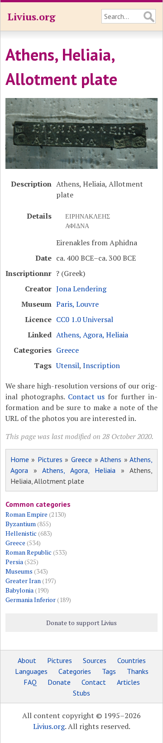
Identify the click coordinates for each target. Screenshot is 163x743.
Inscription (101, 365)
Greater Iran (23, 580)
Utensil (67, 365)
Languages (31, 671)
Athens (110, 459)
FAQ (30, 682)
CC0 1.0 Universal (84, 319)
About (27, 660)
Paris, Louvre (77, 304)
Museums (19, 571)
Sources (94, 660)
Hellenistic (21, 533)
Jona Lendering (81, 289)
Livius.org (31, 16)
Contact (94, 682)
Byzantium (20, 523)
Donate (59, 682)
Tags (109, 671)
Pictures (50, 459)
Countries (131, 660)
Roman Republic (28, 552)
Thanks (138, 671)
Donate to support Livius (81, 622)
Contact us (86, 397)
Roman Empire (26, 514)
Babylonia (19, 590)
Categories (74, 671)
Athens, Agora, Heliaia (92, 335)
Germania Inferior (30, 599)
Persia (14, 561)
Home (19, 459)
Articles (128, 682)
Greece (67, 350)
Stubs (81, 692)
